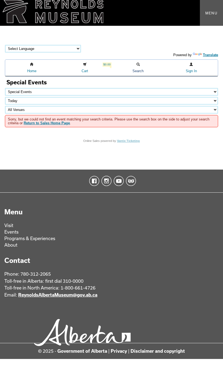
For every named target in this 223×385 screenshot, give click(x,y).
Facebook (93, 181)
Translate (210, 55)
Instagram (105, 181)
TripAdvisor (130, 181)
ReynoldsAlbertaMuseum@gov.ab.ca (57, 294)
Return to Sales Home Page (47, 123)
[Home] (111, 13)
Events (11, 231)
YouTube (118, 181)
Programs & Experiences (29, 238)
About (10, 244)
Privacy (119, 351)
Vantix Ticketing (128, 140)
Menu (211, 13)
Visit (8, 225)
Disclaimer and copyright (158, 351)
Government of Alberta (82, 351)
